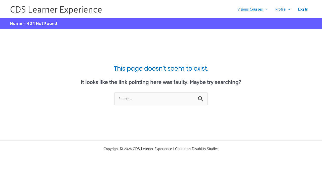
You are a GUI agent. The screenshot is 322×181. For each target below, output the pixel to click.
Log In (303, 9)
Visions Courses (250, 9)
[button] (265, 9)
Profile (280, 9)
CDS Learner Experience (56, 9)
